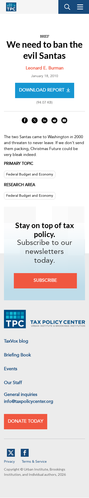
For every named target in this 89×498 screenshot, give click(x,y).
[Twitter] (11, 456)
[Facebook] (25, 456)
